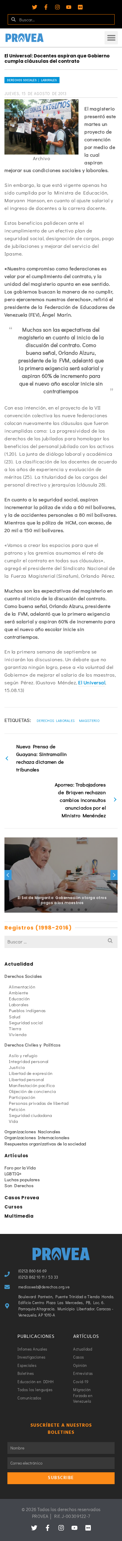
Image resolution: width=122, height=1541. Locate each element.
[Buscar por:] (61, 941)
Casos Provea (21, 1198)
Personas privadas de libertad (39, 1103)
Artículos (16, 1155)
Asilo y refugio (23, 1055)
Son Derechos (18, 1185)
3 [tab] (50, 910)
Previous (8, 875)
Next (114, 875)
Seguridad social (26, 1022)
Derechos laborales (56, 720)
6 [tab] (72, 910)
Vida (13, 1121)
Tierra (15, 1028)
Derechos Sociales (23, 976)
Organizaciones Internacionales (36, 1137)
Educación (19, 998)
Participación (22, 1097)
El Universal (91, 682)
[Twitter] (34, 7)
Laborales (19, 1004)
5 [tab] (65, 910)
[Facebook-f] (46, 7)
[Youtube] (68, 7)
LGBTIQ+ (13, 1173)
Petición (17, 1109)
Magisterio (89, 720)
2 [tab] (43, 910)
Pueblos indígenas (27, 1010)
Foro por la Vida (20, 1168)
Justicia (17, 1067)
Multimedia (18, 1216)
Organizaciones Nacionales (32, 1131)
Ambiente (18, 993)
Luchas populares (22, 1179)
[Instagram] (57, 7)
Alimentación (22, 987)
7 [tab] (79, 910)
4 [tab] (57, 910)
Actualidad (18, 964)
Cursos (13, 1207)
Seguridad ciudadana (30, 1115)
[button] (111, 37)
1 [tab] (36, 910)
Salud (14, 1017)
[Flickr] (80, 7)
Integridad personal (29, 1061)
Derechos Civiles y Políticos (32, 1045)
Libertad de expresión (31, 1073)
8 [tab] (86, 910)
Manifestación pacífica (31, 1085)
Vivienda (17, 1034)
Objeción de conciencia (32, 1091)
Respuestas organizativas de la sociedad (45, 1144)
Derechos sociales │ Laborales (32, 80)
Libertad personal (26, 1079)
